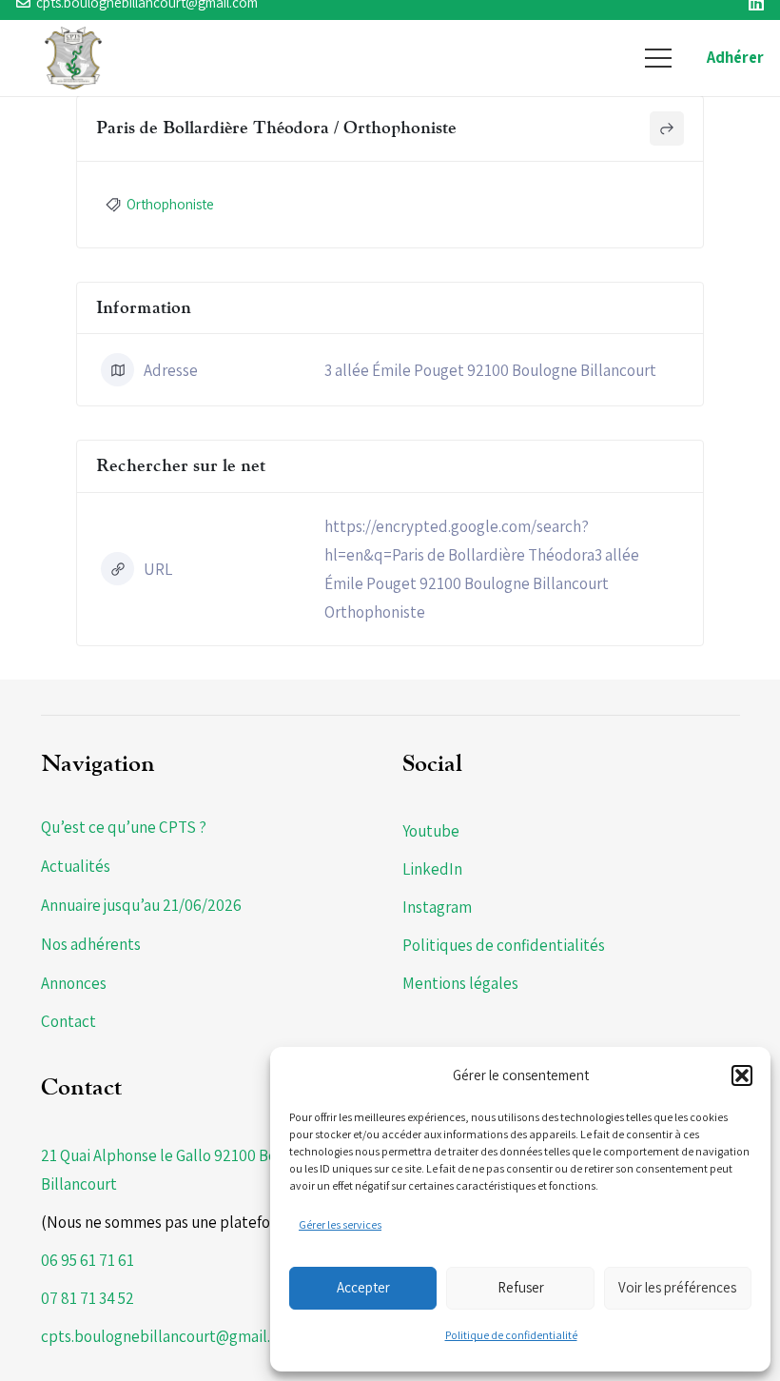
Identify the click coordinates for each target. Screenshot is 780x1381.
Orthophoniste (170, 204)
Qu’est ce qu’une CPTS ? (123, 827)
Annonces (74, 983)
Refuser (520, 1287)
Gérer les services (340, 1224)
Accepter (363, 1287)
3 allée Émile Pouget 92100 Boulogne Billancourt (490, 370)
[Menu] (658, 58)
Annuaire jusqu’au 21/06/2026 (141, 905)
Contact (68, 1021)
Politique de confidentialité (511, 1335)
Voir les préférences (677, 1287)
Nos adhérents (91, 944)
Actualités (75, 866)
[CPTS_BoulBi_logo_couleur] (73, 58)
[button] (741, 1075)
